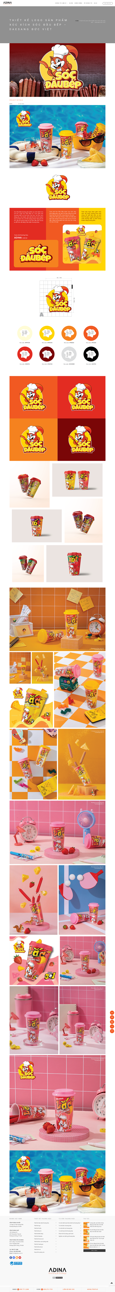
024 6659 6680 (17, 1251)
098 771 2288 (15, 1249)
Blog (95, 3)
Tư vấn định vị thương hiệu (65, 1225)
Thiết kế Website (38, 1236)
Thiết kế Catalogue (38, 1244)
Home (77, 20)
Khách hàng (78, 3)
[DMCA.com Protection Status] (57, 1277)
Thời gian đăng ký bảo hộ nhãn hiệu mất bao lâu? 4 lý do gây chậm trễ (97, 1238)
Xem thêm (94, 1250)
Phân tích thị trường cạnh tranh (66, 1233)
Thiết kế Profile (37, 1228)
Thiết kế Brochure (38, 1247)
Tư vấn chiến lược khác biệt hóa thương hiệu (69, 1223)
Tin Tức (86, 1218)
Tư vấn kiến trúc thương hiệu (65, 1228)
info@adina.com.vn (17, 1253)
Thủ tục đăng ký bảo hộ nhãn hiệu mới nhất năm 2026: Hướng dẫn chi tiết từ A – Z (97, 1245)
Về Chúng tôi (88, 3)
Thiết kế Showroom (39, 1239)
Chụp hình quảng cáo (39, 1252)
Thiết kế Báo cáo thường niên (41, 1241)
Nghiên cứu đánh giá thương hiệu (67, 1236)
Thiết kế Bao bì (37, 1231)
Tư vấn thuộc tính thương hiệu (66, 1231)
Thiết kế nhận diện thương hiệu (41, 1223)
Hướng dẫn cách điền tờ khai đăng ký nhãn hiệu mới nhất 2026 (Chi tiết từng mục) (97, 1224)
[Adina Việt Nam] (7, 3)
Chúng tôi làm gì (60, 3)
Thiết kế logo (37, 1225)
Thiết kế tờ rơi (37, 1249)
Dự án (71, 3)
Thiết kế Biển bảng (38, 1233)
